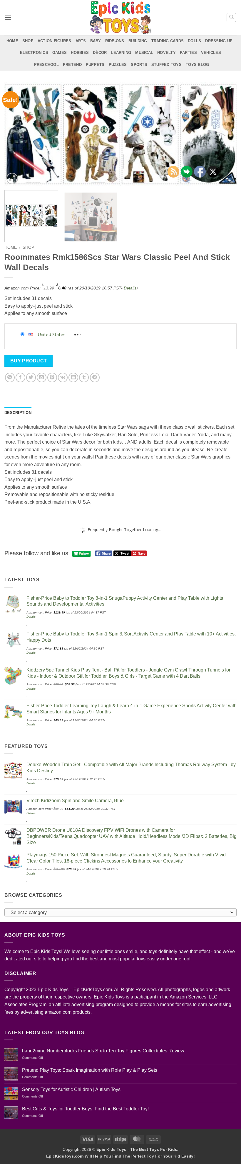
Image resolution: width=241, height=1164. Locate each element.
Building (137, 41)
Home (12, 41)
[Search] (231, 17)
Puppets (95, 64)
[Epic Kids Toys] (120, 17)
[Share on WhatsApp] (10, 377)
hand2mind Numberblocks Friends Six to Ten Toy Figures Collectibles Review (103, 1050)
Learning (121, 52)
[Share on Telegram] (95, 377)
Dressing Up (218, 41)
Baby (95, 41)
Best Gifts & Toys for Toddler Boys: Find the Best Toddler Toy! (85, 1108)
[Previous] (16, 134)
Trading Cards (167, 41)
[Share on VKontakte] (63, 377)
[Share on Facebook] (20, 377)
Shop (28, 41)
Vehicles (211, 52)
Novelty (166, 52)
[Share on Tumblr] (84, 377)
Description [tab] (17, 412)
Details (130, 288)
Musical (144, 52)
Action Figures (54, 41)
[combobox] (120, 912)
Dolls (194, 41)
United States (52, 334)
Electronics (34, 52)
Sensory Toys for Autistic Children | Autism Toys (71, 1089)
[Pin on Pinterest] (52, 377)
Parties (188, 52)
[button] (7, 17)
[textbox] (119, 913)
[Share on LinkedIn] (73, 377)
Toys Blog (197, 64)
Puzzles (118, 64)
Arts (81, 41)
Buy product (28, 360)
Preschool (46, 64)
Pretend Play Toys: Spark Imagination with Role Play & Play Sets (89, 1070)
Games (59, 52)
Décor (100, 52)
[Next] (224, 134)
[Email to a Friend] (41, 377)
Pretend (72, 64)
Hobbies (80, 52)
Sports (139, 64)
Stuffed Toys (166, 64)
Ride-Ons (114, 41)
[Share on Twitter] (31, 377)
